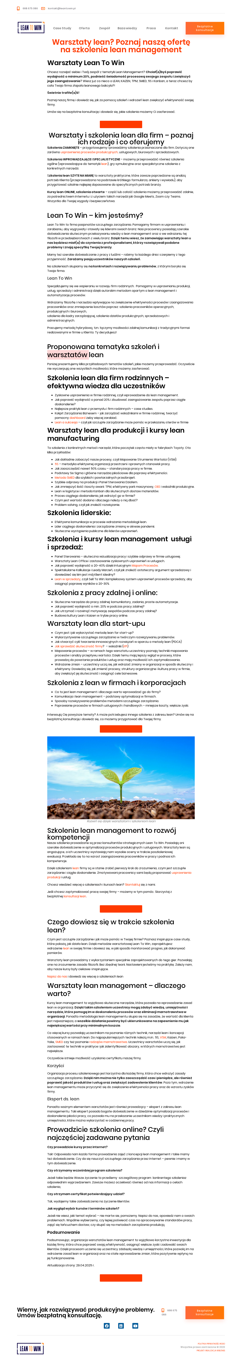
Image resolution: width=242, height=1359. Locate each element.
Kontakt (171, 28)
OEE (158, 487)
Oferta (84, 28)
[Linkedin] (121, 1326)
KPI (125, 646)
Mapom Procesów (145, 565)
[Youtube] (135, 1326)
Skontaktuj (132, 884)
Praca (151, 28)
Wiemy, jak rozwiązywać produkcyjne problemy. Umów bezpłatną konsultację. (85, 1312)
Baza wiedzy (127, 28)
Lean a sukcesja (66, 422)
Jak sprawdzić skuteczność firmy (79, 646)
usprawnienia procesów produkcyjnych (89, 152)
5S (56, 464)
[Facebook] (106, 1326)
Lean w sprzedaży (68, 579)
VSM (163, 1037)
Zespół (104, 28)
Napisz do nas (57, 976)
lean (104, 164)
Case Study (62, 28)
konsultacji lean (75, 896)
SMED (59, 1042)
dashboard (78, 418)
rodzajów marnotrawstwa (108, 1042)
